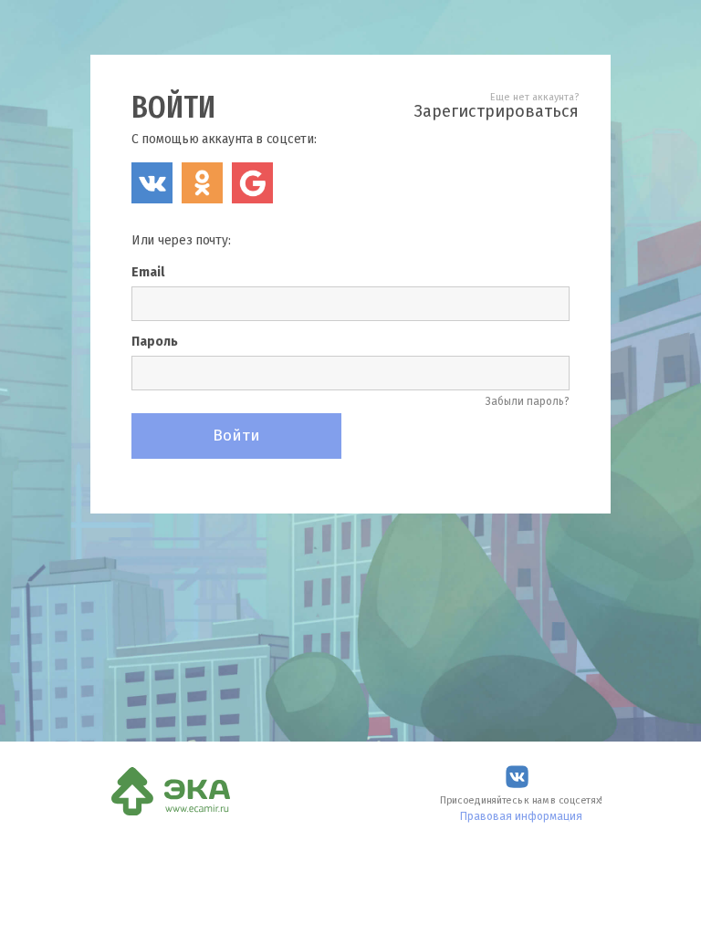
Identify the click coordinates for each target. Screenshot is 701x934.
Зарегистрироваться (496, 111)
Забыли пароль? (528, 401)
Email (147, 272)
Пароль (154, 341)
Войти (236, 435)
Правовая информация (521, 816)
